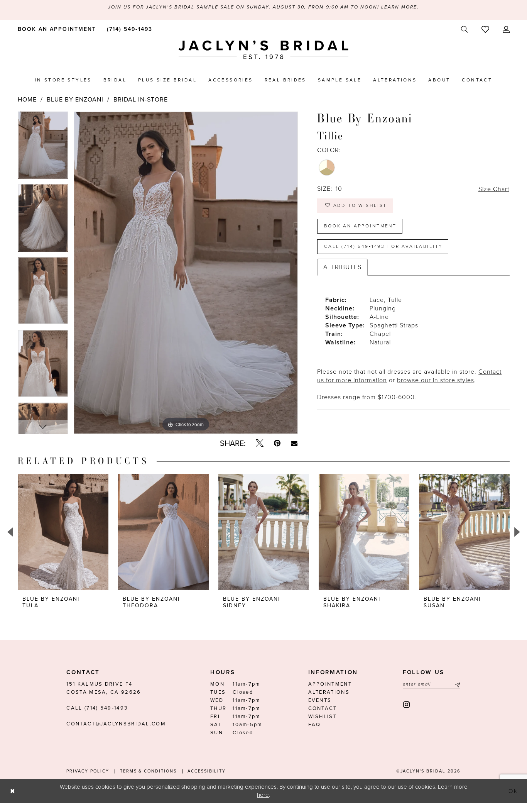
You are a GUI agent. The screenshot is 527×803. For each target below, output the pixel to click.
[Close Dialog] (12, 791)
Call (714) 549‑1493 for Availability (383, 246)
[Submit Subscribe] (456, 684)
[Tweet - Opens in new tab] (259, 443)
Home (27, 99)
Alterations (329, 692)
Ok (513, 791)
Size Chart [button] (493, 189)
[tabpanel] (43, 148)
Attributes (342, 267)
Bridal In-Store (140, 99)
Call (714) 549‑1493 (97, 708)
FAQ (314, 725)
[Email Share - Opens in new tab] (294, 443)
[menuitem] (55, 28)
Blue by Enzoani (75, 99)
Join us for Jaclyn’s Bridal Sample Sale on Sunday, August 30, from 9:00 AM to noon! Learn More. (263, 7)
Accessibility (206, 771)
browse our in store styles (435, 380)
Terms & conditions (148, 771)
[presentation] (63, 532)
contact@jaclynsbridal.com (116, 724)
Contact (322, 708)
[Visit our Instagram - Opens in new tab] (407, 704)
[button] (506, 29)
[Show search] (464, 29)
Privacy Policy (87, 771)
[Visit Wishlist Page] (485, 29)
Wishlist (322, 716)
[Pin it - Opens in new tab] (277, 443)
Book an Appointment (360, 226)
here (263, 794)
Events (320, 700)
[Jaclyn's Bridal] (263, 50)
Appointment (330, 684)
